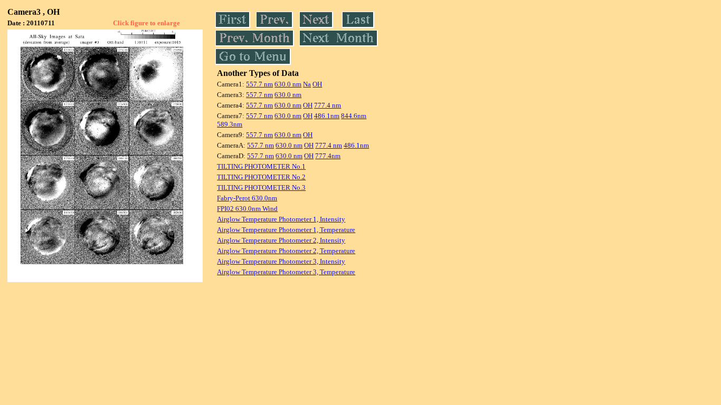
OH (317, 84)
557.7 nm (259, 84)
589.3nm (229, 124)
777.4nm (327, 156)
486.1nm (326, 116)
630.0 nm (287, 84)
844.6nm (353, 116)
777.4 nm (327, 105)
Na (307, 84)
